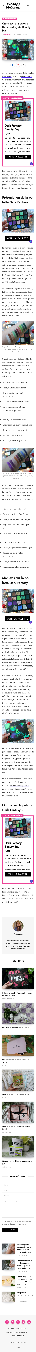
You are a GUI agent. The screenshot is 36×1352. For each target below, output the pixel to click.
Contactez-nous (18, 1336)
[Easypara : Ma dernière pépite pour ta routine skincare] (9, 1297)
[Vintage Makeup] (13, 6)
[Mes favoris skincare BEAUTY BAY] (18, 1013)
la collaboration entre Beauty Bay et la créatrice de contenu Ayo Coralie (18, 79)
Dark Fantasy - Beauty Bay (14, 127)
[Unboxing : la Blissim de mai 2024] (18, 1080)
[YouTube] (23, 1322)
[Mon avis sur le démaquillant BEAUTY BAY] (18, 1146)
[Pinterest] (18, 65)
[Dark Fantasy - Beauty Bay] (18, 112)
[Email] (23, 65)
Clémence (8, 35)
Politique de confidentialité (16, 1332)
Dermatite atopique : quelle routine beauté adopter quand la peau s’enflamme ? (25, 1264)
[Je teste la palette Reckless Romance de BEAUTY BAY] (18, 978)
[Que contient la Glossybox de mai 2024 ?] (18, 1045)
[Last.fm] (29, 1322)
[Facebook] (12, 65)
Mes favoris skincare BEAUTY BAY (15, 1027)
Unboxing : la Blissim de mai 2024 (15, 1094)
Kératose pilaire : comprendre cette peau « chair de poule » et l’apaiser (24, 1248)
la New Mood (26, 665)
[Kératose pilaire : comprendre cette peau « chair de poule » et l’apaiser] (9, 1250)
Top (18, 1347)
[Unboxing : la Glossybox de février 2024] (18, 1112)
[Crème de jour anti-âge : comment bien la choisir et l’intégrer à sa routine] (9, 1282)
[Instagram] (12, 1322)
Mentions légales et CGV (17, 1328)
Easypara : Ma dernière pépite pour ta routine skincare (25, 1295)
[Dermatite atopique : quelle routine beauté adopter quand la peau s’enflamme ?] (9, 1266)
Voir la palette (18, 157)
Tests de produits (9, 19)
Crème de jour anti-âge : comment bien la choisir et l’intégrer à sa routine (25, 1280)
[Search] (27, 6)
